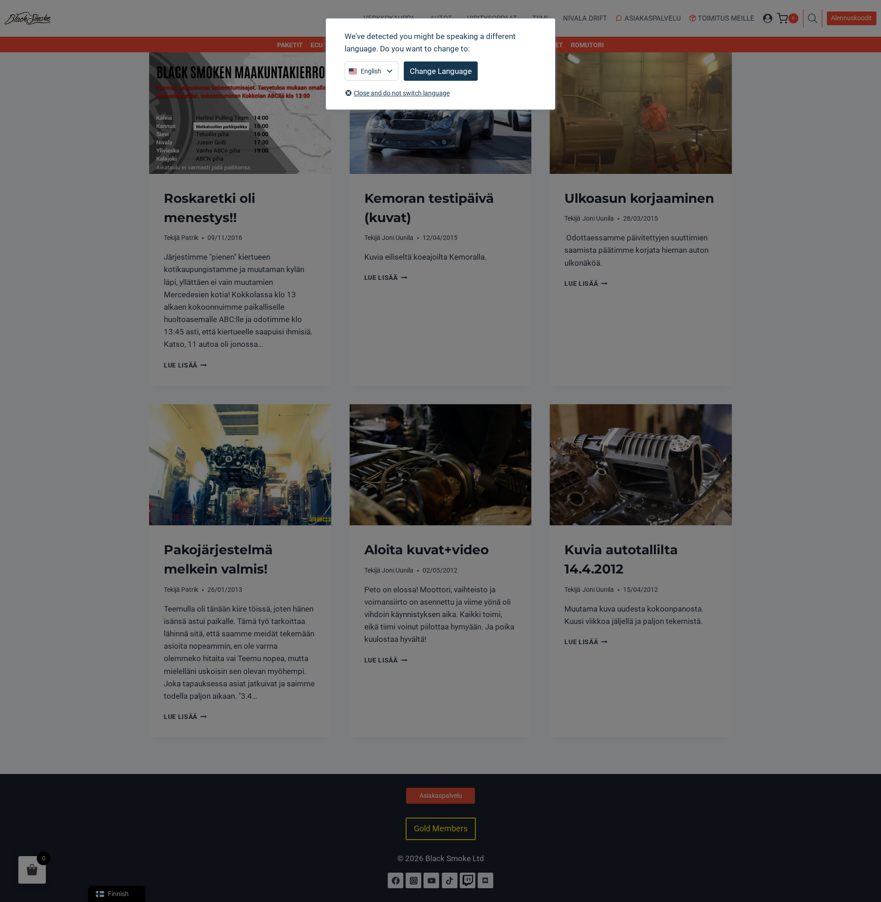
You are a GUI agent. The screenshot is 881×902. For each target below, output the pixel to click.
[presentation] (240, 112)
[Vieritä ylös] (864, 855)
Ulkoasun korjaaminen (639, 198)
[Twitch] (467, 880)
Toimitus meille (726, 18)
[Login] (767, 18)
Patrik (189, 237)
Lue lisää (185, 365)
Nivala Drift (585, 18)
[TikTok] (449, 880)
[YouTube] (431, 880)
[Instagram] (413, 880)
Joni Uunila (397, 237)
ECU (317, 45)
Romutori (587, 45)
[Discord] (485, 880)
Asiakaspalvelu (653, 18)
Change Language (441, 71)
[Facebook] (395, 880)
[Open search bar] (815, 18)
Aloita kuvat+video (426, 549)
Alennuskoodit (851, 18)
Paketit (290, 45)
